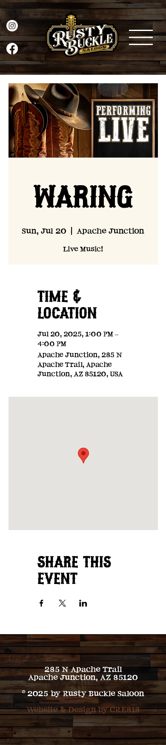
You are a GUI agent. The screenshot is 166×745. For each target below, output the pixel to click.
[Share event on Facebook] (41, 603)
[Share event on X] (62, 603)
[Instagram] (12, 25)
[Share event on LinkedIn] (83, 603)
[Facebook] (12, 48)
